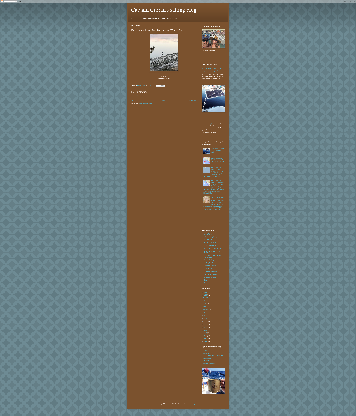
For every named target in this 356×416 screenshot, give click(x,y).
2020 (205, 295)
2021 (205, 292)
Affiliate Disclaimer (209, 363)
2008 (205, 341)
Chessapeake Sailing (210, 245)
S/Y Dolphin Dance (210, 263)
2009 (205, 338)
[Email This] (157, 86)
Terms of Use (207, 360)
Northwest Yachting (210, 242)
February (206, 309)
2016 (205, 321)
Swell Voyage (208, 268)
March (205, 306)
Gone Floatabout (209, 240)
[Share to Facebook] (162, 86)
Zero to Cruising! (209, 260)
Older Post (192, 100)
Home (164, 100)
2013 (205, 330)
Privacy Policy (207, 358)
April (205, 303)
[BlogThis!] (158, 86)
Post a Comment (138, 96)
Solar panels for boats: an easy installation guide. (217, 150)
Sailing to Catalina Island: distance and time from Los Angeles (218, 159)
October (206, 297)
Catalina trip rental (210, 277)
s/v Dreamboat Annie (210, 271)
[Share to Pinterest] (164, 86)
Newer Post (135, 100)
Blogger (193, 404)
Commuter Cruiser (210, 265)
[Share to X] (160, 86)
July (204, 300)
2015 (205, 324)
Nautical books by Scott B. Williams (212, 251)
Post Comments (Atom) (146, 103)
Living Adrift (208, 234)
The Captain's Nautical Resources (213, 355)
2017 (205, 318)
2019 (205, 312)
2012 (205, 333)
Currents (206, 283)
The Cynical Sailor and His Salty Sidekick (212, 256)
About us (206, 353)
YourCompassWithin (210, 274)
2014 (205, 327)
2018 (205, 315)
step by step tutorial (214, 124)
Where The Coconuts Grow (212, 248)
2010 (205, 336)
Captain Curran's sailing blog (163, 9)
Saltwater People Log (210, 237)
